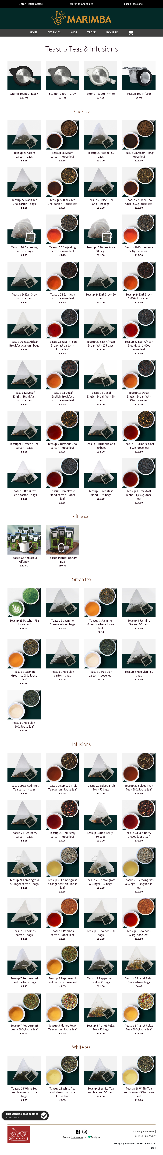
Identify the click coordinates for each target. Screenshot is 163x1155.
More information (13, 1117)
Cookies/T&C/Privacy (145, 1136)
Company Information (143, 1131)
